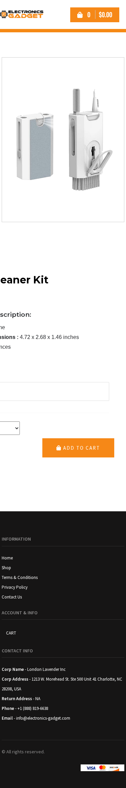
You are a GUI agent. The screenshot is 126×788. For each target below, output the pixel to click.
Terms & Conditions (20, 577)
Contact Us (12, 597)
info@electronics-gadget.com (43, 718)
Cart (11, 633)
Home (7, 558)
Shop (6, 568)
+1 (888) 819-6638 (32, 708)
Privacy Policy (15, 587)
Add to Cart (80, 448)
